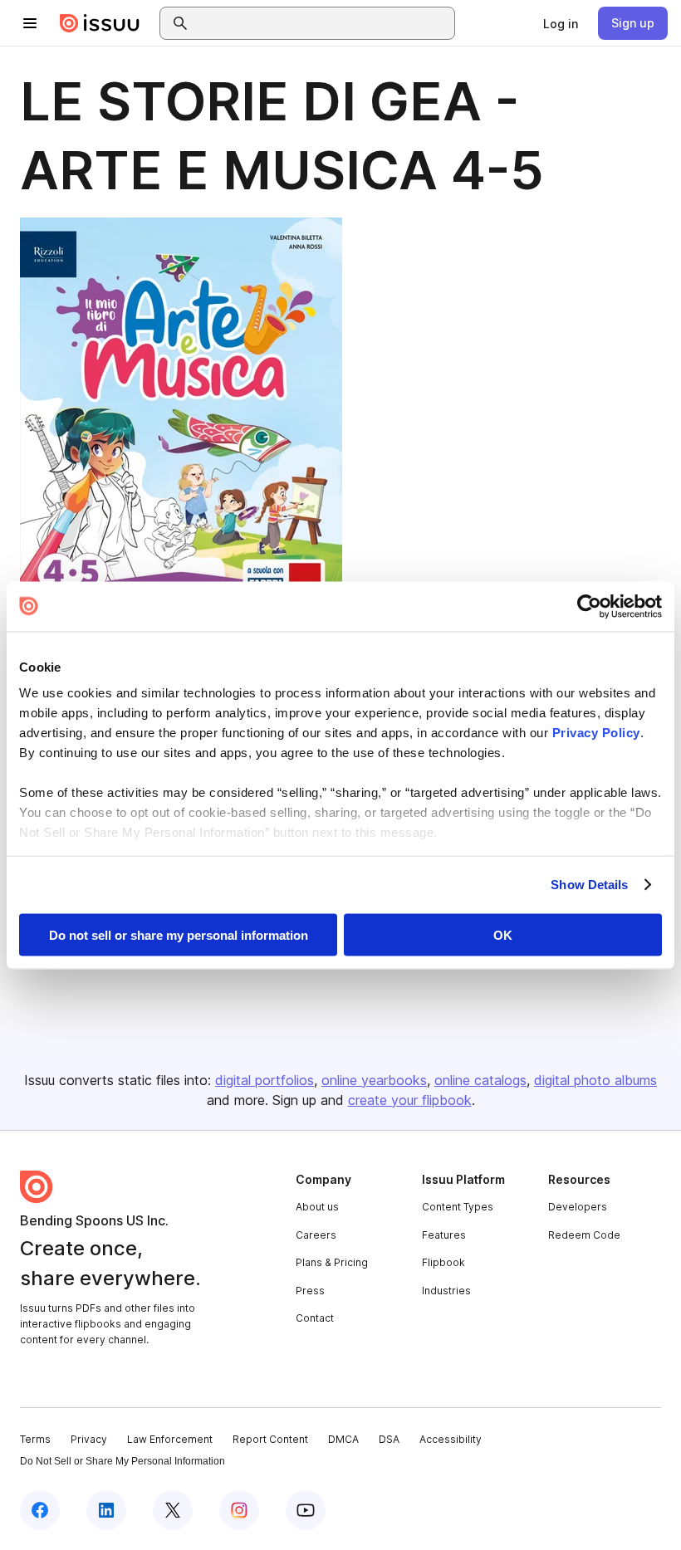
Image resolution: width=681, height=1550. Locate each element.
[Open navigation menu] (30, 23)
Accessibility (450, 1439)
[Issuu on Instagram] (239, 1510)
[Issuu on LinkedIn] (106, 1510)
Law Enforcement (170, 1439)
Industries (446, 1290)
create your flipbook (410, 1100)
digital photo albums (595, 1080)
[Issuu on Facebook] (40, 1510)
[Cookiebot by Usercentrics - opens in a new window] (589, 606)
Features (444, 1235)
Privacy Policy (596, 733)
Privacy (89, 1439)
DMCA (343, 1439)
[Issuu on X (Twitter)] (173, 1510)
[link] (560, 23)
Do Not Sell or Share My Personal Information (122, 1461)
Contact (315, 1318)
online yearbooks (374, 1080)
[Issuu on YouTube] (306, 1510)
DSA (389, 1439)
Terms (35, 1439)
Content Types (457, 1206)
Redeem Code (584, 1235)
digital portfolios (264, 1080)
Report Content (270, 1439)
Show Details (589, 885)
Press (310, 1290)
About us (317, 1206)
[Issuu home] (99, 23)
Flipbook (443, 1262)
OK (502, 934)
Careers (316, 1235)
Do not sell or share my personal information (178, 934)
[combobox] (322, 23)
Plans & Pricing (332, 1262)
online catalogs (480, 1080)
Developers (577, 1206)
